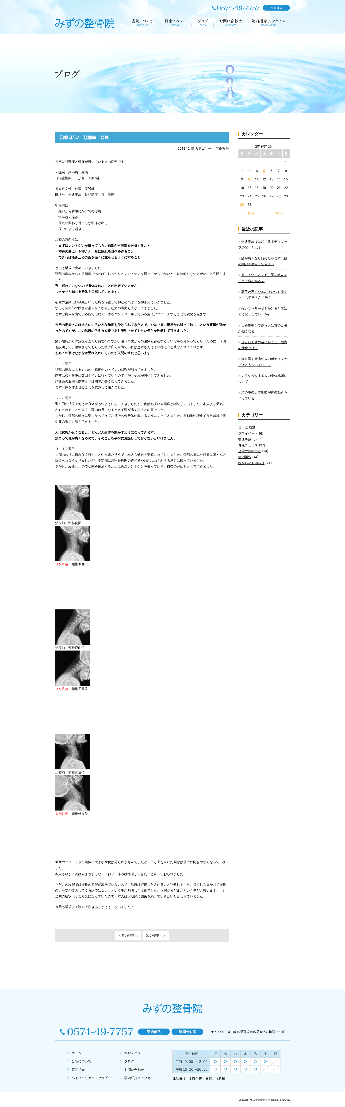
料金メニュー (134, 1053)
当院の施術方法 (249, 451)
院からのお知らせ (251, 463)
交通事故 (244, 439)
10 (249, 179)
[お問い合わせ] (230, 23)
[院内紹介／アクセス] (268, 23)
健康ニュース (248, 445)
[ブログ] (202, 23)
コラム (243, 427)
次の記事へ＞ (156, 935)
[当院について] (142, 23)
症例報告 (222, 148)
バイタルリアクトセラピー (91, 1078)
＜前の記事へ (128, 935)
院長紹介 (78, 1070)
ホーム (76, 1053)
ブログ (129, 1061)
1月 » (279, 213)
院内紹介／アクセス (139, 1078)
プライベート (248, 433)
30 (242, 205)
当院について (81, 1061)
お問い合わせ (134, 1070)
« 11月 (249, 213)
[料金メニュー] (175, 23)
